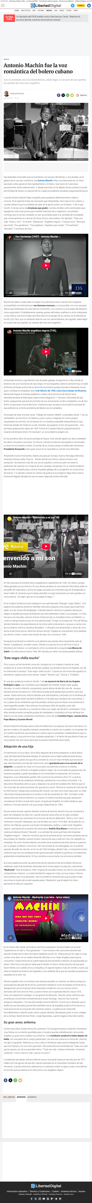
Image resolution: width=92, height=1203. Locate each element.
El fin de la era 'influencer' (66, 1)
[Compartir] (58, 95)
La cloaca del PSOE (32, 1)
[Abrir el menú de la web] (15, 5)
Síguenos (83, 95)
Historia (41, 10)
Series (61, 10)
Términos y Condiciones (40, 1191)
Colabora (81, 5)
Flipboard (52, 1198)
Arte (34, 10)
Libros (16, 10)
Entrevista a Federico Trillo (17, 1)
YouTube (43, 1198)
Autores (82, 1191)
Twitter (35, 1198)
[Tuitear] (63, 95)
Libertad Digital (46, 1186)
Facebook (31, 1198)
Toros (75, 10)
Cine (55, 10)
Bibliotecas (25, 10)
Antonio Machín (45, 180)
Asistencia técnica (68, 1191)
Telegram (56, 1198)
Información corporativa (17, 1191)
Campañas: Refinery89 (25, 1194)
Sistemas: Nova (69, 1194)
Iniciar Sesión (89, 5)
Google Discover (47, 1198)
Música (49, 10)
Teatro (68, 10)
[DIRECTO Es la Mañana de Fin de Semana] (73, 5)
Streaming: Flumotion (55, 1194)
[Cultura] (45, 5)
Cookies (55, 1191)
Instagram (39, 1198)
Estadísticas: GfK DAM (40, 1194)
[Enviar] (67, 95)
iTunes (60, 1198)
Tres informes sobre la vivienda (48, 1)
